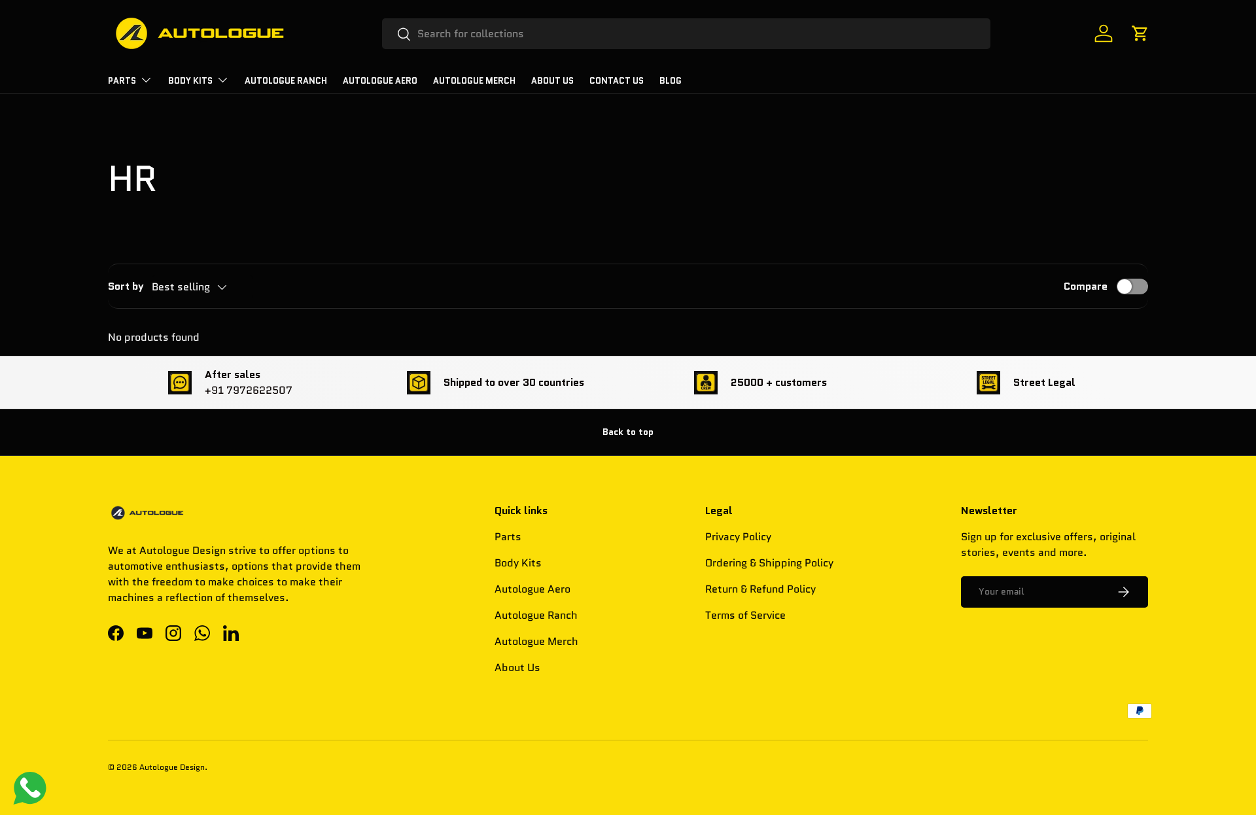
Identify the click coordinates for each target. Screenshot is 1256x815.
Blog (670, 81)
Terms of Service (745, 615)
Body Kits (190, 81)
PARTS (122, 81)
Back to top (628, 431)
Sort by (126, 286)
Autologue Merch (474, 81)
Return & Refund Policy (760, 589)
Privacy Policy (738, 536)
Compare (1086, 286)
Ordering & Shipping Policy (769, 562)
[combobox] (686, 33)
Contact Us (616, 81)
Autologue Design (172, 766)
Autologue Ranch (286, 81)
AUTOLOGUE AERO (380, 81)
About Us (552, 81)
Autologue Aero (532, 589)
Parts (508, 536)
